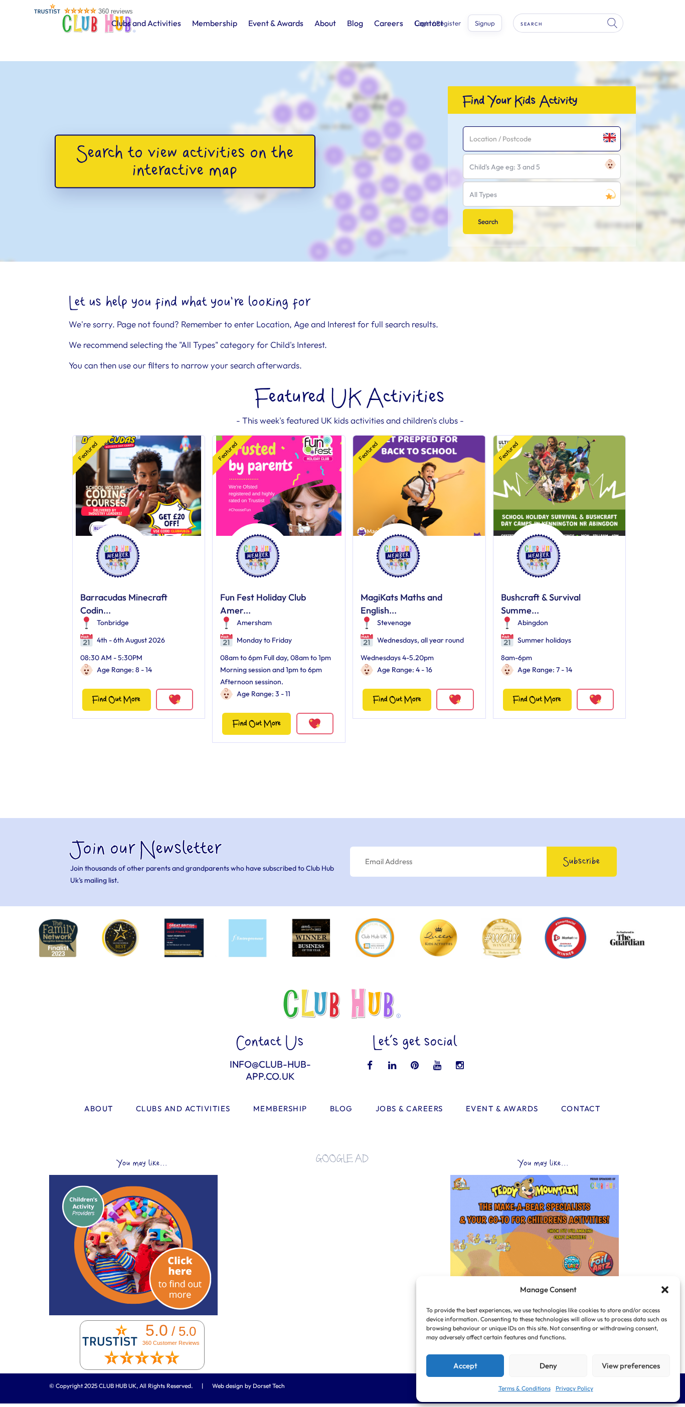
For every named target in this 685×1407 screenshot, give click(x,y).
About (325, 23)
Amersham (254, 622)
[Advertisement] (342, 1241)
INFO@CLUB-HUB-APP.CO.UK (270, 1070)
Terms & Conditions (524, 1388)
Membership (214, 23)
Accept (465, 1365)
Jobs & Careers (409, 1108)
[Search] (613, 23)
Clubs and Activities (146, 23)
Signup (485, 23)
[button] (665, 1290)
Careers (388, 23)
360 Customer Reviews (171, 1343)
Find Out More (116, 699)
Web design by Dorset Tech (248, 1385)
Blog (355, 23)
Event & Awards (275, 23)
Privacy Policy (574, 1388)
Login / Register (438, 23)
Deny (548, 1365)
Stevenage (394, 622)
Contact (581, 1108)
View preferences (631, 1365)
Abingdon (533, 622)
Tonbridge (113, 622)
